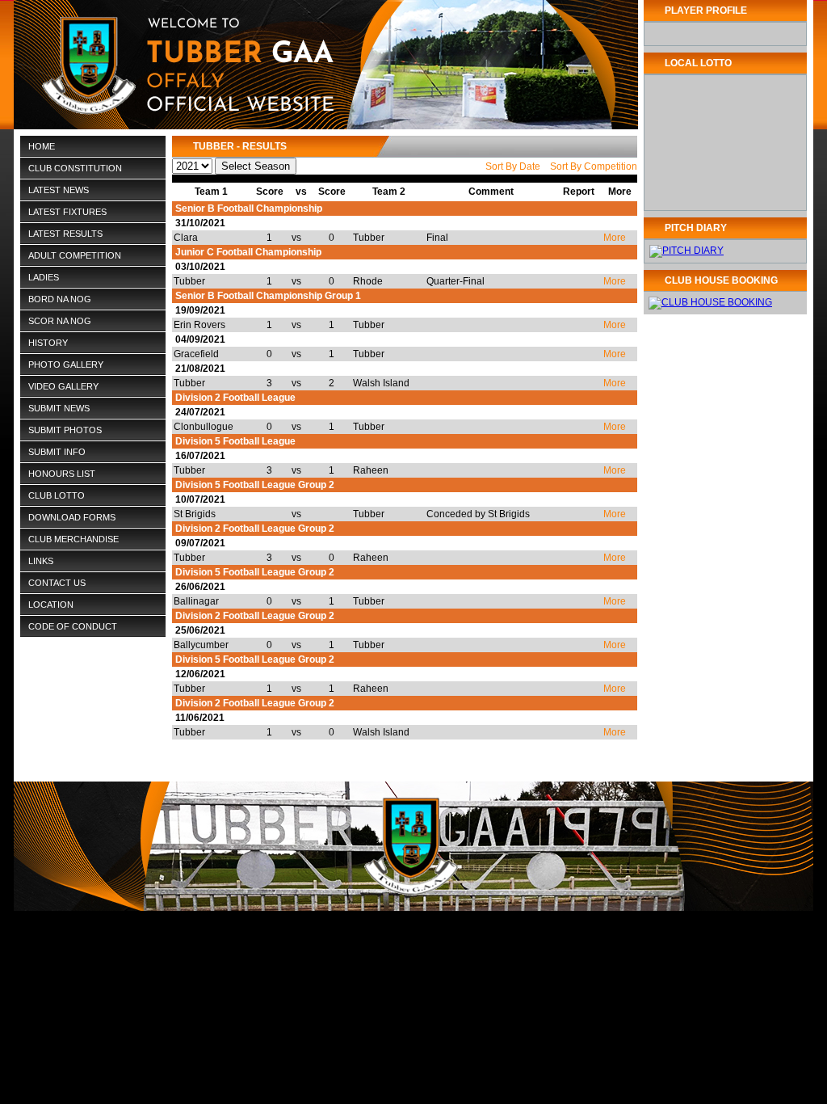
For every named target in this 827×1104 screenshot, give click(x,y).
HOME (41, 146)
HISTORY (44, 343)
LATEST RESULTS (65, 233)
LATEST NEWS (58, 190)
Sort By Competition (593, 166)
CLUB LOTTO (56, 495)
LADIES (43, 277)
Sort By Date (512, 166)
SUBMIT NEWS (59, 408)
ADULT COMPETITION (74, 255)
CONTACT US (57, 583)
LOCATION (50, 604)
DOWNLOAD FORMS (71, 517)
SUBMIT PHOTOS (65, 430)
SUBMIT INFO (57, 452)
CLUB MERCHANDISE (73, 539)
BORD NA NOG (59, 299)
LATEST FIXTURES (67, 212)
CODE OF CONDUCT (72, 626)
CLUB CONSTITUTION (75, 168)
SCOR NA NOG (59, 321)
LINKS (40, 561)
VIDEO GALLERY (63, 386)
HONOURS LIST (61, 473)
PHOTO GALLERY (65, 364)
